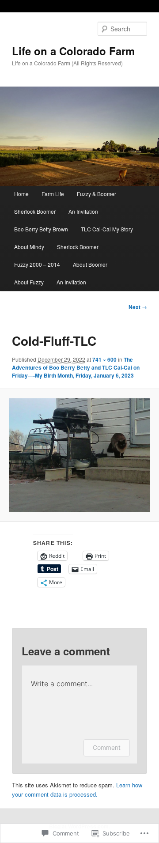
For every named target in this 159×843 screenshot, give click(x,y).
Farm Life (53, 193)
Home (21, 193)
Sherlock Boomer (35, 211)
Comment (107, 747)
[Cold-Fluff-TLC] (79, 455)
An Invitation (83, 211)
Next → (138, 307)
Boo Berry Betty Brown (41, 229)
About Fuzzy (29, 282)
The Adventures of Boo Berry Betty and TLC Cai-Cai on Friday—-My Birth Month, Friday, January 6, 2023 (76, 367)
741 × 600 (104, 359)
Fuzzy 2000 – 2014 (37, 264)
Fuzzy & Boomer (96, 193)
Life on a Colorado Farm (73, 50)
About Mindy (29, 246)
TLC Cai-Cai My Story (107, 229)
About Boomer (90, 264)
